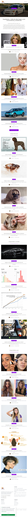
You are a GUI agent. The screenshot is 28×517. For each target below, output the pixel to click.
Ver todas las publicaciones (14, 135)
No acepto (8, 513)
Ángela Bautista (3, 503)
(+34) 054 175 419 (4, 496)
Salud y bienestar (16, 502)
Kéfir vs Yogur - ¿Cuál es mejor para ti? (18, 488)
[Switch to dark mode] (25, 1)
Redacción (2, 499)
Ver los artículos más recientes (14, 130)
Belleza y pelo (14, 45)
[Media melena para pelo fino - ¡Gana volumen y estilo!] (14, 40)
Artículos (15, 486)
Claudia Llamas (3, 502)
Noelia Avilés (2, 501)
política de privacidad (3, 511)
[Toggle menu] (26, 1)
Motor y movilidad (14, 8)
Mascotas (14, 179)
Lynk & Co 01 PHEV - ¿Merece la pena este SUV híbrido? (20, 489)
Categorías (16, 499)
